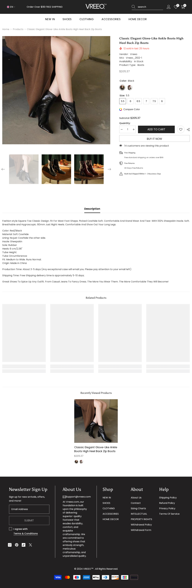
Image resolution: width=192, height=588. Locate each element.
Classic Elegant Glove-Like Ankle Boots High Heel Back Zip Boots (95, 449)
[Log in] (169, 7)
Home (5, 29)
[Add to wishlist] (180, 129)
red (81, 462)
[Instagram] (9, 545)
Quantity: (124, 123)
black (76, 462)
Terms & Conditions (26, 533)
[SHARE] (187, 129)
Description (92, 209)
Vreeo (133, 54)
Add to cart (156, 129)
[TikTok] (23, 545)
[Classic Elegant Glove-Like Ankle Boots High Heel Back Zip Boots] (96, 421)
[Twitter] (30, 545)
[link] (24, 366)
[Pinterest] (16, 545)
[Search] (147, 7)
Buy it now (154, 139)
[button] (3, 169)
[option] (56, 90)
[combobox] (150, 7)
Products (18, 29)
